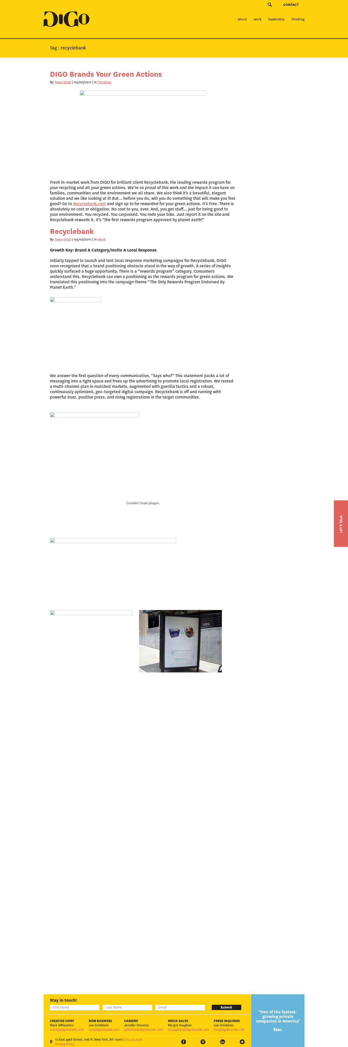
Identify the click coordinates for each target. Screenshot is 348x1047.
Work (257, 19)
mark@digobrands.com (67, 1030)
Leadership (276, 19)
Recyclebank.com (89, 203)
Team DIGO (63, 82)
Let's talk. (341, 523)
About (242, 19)
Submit (226, 1007)
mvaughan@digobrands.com (188, 1030)
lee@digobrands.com (104, 1030)
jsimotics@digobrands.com (143, 1030)
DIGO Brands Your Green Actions (106, 74)
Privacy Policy (64, 1044)
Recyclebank (72, 231)
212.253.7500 (134, 1040)
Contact (291, 5)
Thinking (297, 19)
